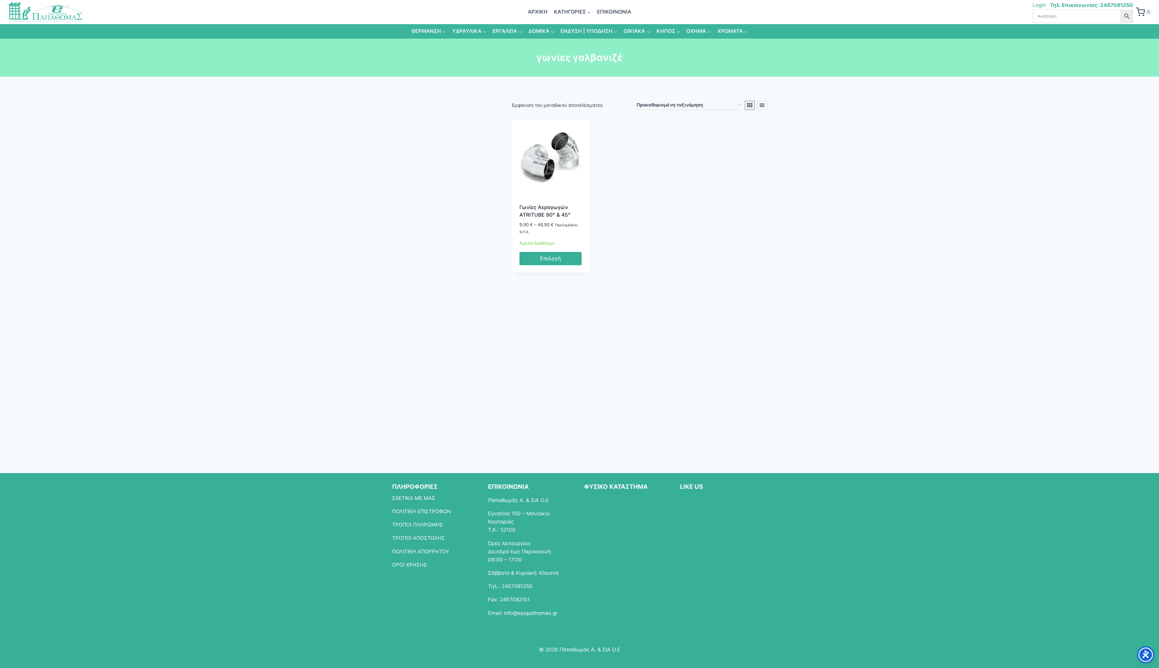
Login (1040, 5)
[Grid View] (750, 105)
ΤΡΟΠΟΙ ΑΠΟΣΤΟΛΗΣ (418, 538)
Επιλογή (550, 258)
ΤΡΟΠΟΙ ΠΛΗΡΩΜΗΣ (417, 525)
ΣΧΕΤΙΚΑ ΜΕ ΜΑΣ (413, 498)
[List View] (762, 105)
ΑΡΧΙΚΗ (538, 12)
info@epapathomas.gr (530, 613)
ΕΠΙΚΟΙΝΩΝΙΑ (614, 12)
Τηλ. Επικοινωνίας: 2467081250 (1091, 5)
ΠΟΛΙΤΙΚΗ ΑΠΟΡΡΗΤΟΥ (420, 552)
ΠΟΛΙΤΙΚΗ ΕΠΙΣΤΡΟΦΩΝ (421, 511)
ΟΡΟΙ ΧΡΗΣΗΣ (409, 565)
